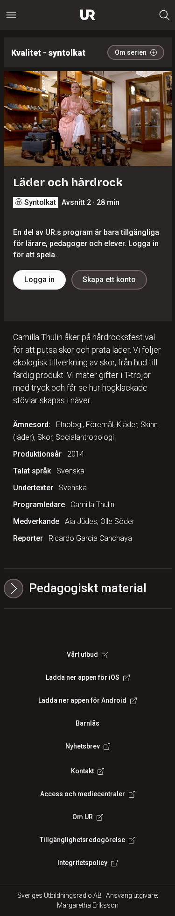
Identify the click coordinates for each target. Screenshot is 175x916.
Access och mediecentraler (82, 794)
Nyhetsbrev (82, 746)
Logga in (39, 279)
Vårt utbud (82, 654)
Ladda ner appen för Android (82, 700)
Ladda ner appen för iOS (82, 677)
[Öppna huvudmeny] (11, 15)
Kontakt (82, 771)
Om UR (82, 817)
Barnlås (87, 723)
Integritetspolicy (82, 862)
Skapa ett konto (109, 279)
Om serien (131, 52)
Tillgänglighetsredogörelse (82, 839)
